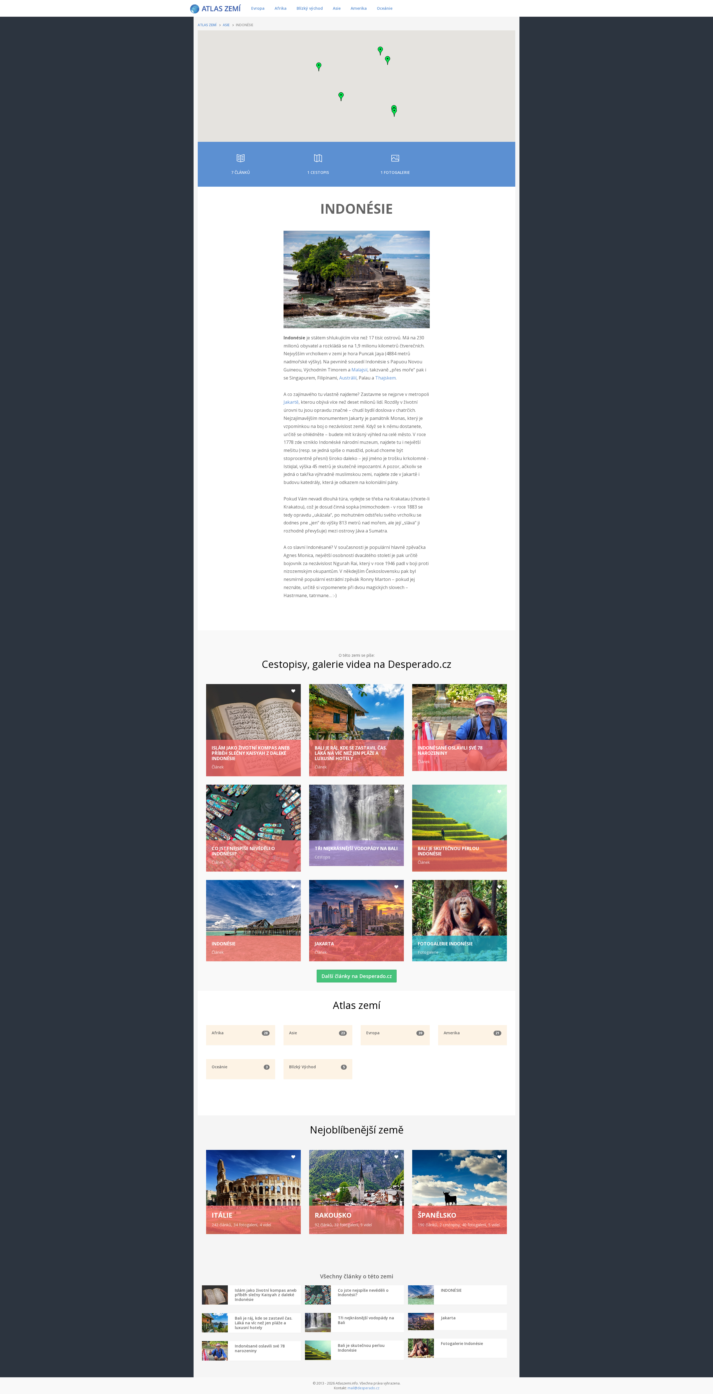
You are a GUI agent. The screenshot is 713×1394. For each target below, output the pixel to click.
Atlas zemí (207, 25)
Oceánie (384, 8)
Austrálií (347, 378)
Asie (337, 8)
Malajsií (359, 370)
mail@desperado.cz (363, 1388)
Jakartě (291, 402)
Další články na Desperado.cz (356, 976)
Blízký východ (310, 8)
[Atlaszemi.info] (216, 8)
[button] (387, 60)
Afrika (281, 8)
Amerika (359, 8)
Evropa (258, 8)
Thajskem (385, 378)
